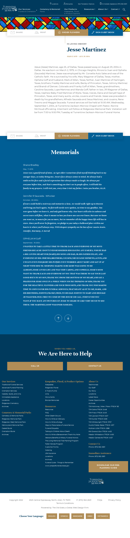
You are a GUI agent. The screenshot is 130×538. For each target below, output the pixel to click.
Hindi (89, 516)
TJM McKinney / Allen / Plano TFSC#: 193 (104, 406)
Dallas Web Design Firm (78, 508)
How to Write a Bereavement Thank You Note (62, 434)
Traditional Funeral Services (12, 384)
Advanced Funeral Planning (12, 387)
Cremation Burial (8, 431)
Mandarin (77, 516)
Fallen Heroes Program (54, 444)
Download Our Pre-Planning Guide (108, 466)
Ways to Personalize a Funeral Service (59, 425)
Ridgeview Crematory (10, 403)
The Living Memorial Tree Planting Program (61, 441)
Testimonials (93, 384)
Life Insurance (50, 453)
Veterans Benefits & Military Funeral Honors (61, 437)
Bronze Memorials (52, 400)
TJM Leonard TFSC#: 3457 (98, 416)
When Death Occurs (53, 416)
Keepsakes (49, 384)
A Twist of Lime (51, 391)
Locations (55, 4)
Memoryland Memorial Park (12, 425)
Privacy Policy (114, 500)
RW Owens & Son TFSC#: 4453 (100, 431)
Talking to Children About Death (57, 431)
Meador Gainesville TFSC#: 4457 (101, 437)
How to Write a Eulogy (53, 422)
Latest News (93, 397)
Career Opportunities (97, 400)
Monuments (50, 397)
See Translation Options (86, 4)
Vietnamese (103, 516)
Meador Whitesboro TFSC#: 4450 (101, 434)
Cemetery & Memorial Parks (12, 416)
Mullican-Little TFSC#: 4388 (99, 428)
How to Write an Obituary (55, 419)
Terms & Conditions (65, 503)
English (51, 516)
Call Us (35, 366)
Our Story (92, 391)
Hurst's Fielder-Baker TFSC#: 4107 (101, 425)
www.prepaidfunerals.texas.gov (57, 466)
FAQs (99, 500)
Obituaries (69, 4)
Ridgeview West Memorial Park (14, 422)
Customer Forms (51, 447)
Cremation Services (9, 391)
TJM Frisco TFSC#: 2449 (98, 412)
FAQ (47, 412)
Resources (49, 409)
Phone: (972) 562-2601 (97, 447)
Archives (5, 406)
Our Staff (92, 387)
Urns (47, 394)
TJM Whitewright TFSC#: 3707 (100, 422)
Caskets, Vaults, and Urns (11, 394)
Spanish (64, 516)
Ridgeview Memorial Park (11, 419)
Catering (48, 450)
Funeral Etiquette (52, 428)
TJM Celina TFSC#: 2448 (98, 409)
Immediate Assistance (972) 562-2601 (114, 4)
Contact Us (95, 366)
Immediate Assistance (10, 397)
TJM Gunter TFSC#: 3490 (98, 419)
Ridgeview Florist (51, 387)
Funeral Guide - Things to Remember (59, 462)
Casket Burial (7, 428)
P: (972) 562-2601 (83, 500)
